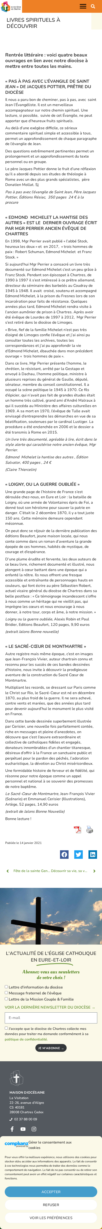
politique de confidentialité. (26, 1039)
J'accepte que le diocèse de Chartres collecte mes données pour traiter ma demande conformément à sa (46, 1034)
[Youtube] (23, 1129)
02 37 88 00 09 (25, 1119)
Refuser (51, 1205)
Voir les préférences (51, 1218)
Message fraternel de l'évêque (35, 993)
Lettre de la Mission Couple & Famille (41, 999)
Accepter (51, 1192)
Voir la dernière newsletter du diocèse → (50, 1007)
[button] (84, 6)
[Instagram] (34, 1129)
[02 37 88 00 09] (10, 1119)
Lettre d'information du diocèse (36, 987)
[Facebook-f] (12, 1129)
